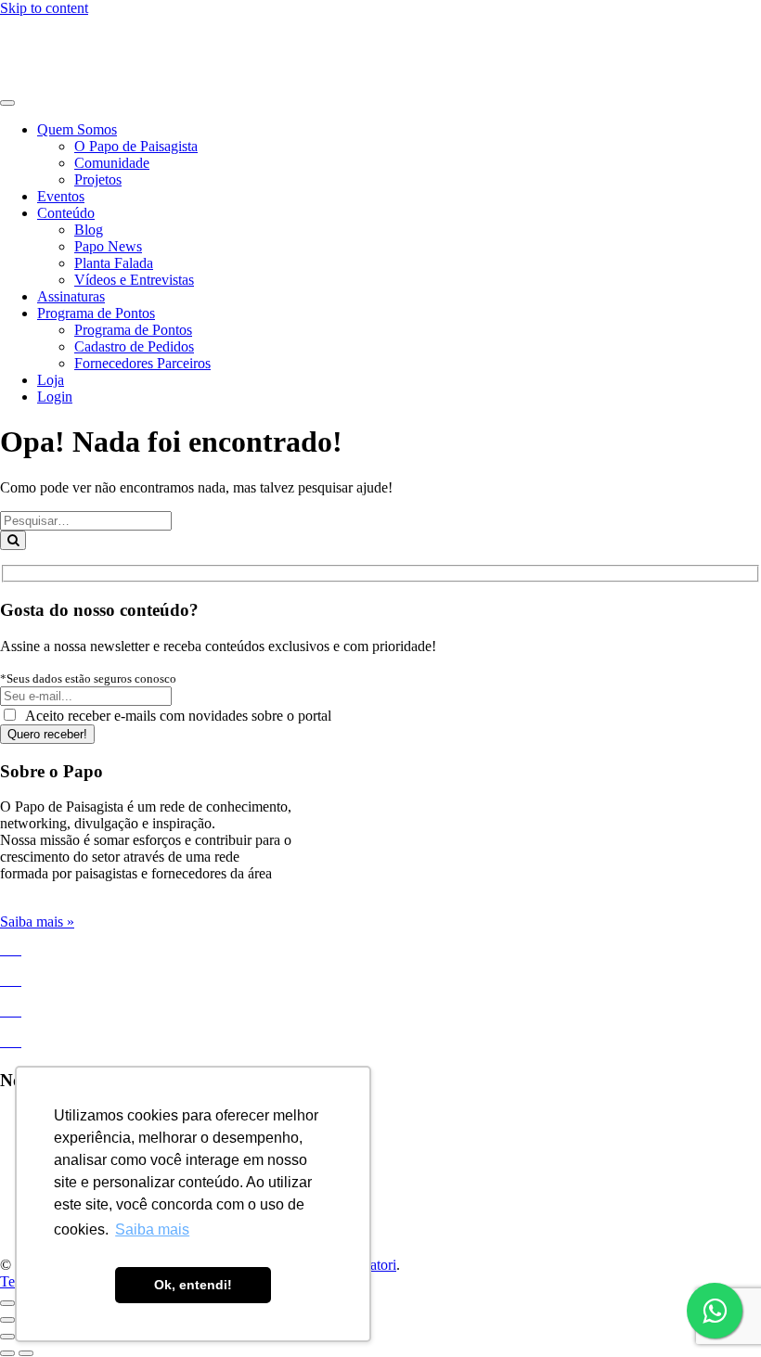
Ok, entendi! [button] (193, 1284)
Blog (88, 229)
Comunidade (111, 163)
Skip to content (44, 8)
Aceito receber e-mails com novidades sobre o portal (175, 715)
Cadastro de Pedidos (134, 346)
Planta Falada (113, 263)
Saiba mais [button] (152, 1229)
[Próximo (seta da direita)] (26, 1353)
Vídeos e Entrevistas (134, 280)
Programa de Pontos (96, 313)
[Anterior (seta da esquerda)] (7, 1320)
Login (54, 396)
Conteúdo (66, 213)
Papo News (108, 246)
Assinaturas (71, 296)
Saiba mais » (37, 921)
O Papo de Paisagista (136, 146)
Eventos (60, 196)
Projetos (98, 179)
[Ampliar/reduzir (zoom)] (7, 1303)
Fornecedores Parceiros (142, 363)
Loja (50, 380)
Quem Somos (77, 129)
